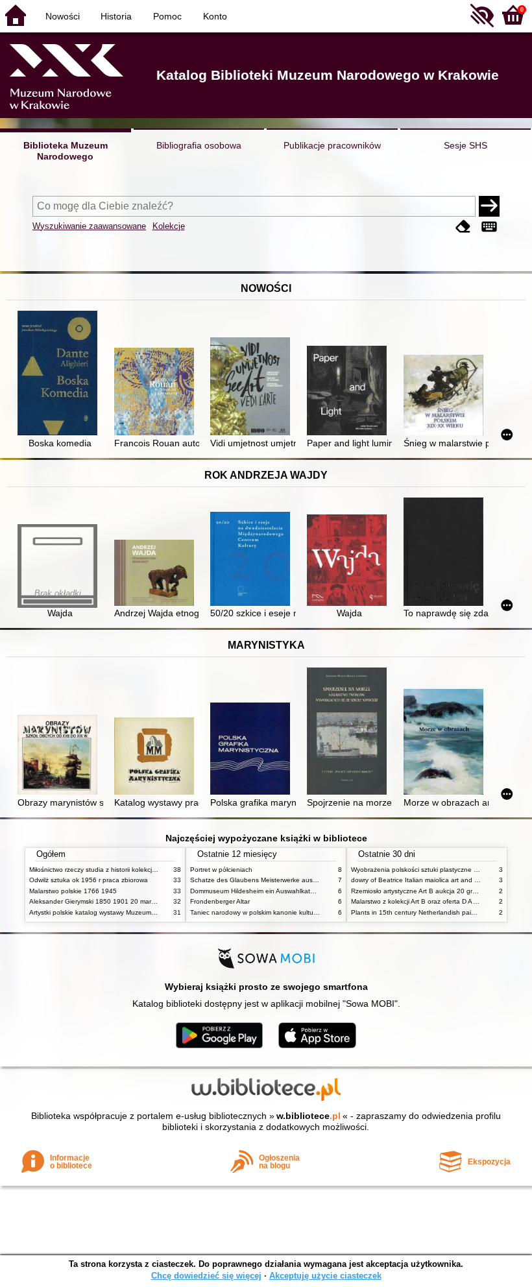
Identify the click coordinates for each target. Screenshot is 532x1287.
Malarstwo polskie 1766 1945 (73, 891)
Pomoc (167, 16)
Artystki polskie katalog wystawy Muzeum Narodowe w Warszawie (126, 912)
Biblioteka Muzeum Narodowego (65, 151)
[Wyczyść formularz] (463, 227)
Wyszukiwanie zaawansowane (89, 226)
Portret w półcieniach (221, 869)
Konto (215, 16)
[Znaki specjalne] (489, 227)
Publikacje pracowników (332, 145)
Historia (116, 16)
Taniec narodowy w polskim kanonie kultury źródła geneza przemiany (293, 912)
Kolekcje (168, 226)
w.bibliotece (308, 1116)
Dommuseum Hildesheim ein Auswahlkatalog (256, 891)
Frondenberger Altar (220, 901)
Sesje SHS (465, 145)
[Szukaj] (489, 206)
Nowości (62, 16)
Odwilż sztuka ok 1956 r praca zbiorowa (88, 880)
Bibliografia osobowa (198, 145)
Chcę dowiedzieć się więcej (206, 1276)
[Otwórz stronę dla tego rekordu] (60, 374)
